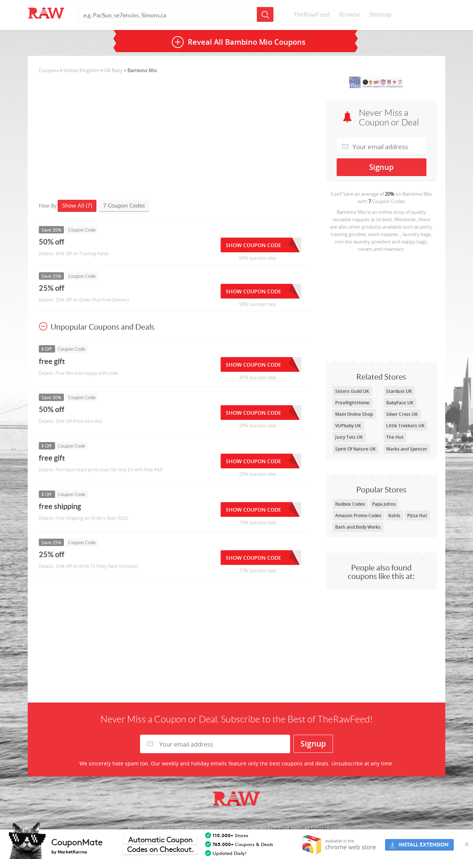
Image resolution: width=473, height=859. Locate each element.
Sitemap (380, 14)
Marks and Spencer (406, 449)
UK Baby (113, 70)
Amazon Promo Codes (358, 515)
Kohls (394, 515)
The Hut (395, 437)
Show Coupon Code (253, 245)
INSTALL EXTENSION (424, 845)
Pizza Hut (417, 515)
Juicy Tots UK (349, 437)
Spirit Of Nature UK (355, 449)
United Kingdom (81, 70)
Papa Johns (384, 504)
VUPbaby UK (348, 425)
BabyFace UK (400, 403)
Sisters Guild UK (352, 391)
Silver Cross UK (402, 414)
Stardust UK (399, 391)
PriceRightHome (352, 403)
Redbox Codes (350, 504)
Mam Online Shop (354, 414)
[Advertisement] (381, 304)
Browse (349, 14)
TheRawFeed (311, 14)
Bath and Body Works (358, 527)
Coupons (49, 70)
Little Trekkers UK (405, 425)
